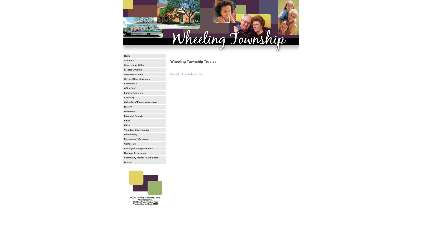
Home (127, 56)
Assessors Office (133, 74)
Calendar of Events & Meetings (140, 102)
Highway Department (135, 153)
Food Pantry (130, 135)
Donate (128, 162)
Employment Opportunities (138, 148)
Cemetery (129, 98)
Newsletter (130, 111)
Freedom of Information (136, 139)
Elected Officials (133, 70)
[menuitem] (144, 56)
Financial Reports (133, 116)
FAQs (127, 125)
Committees (130, 84)
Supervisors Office (134, 65)
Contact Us (130, 144)
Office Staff (130, 88)
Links (127, 121)
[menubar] (144, 109)
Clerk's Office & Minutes (137, 79)
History (128, 107)
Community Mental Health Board (141, 158)
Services (129, 61)
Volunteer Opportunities (136, 130)
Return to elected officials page (186, 74)
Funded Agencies (133, 93)
